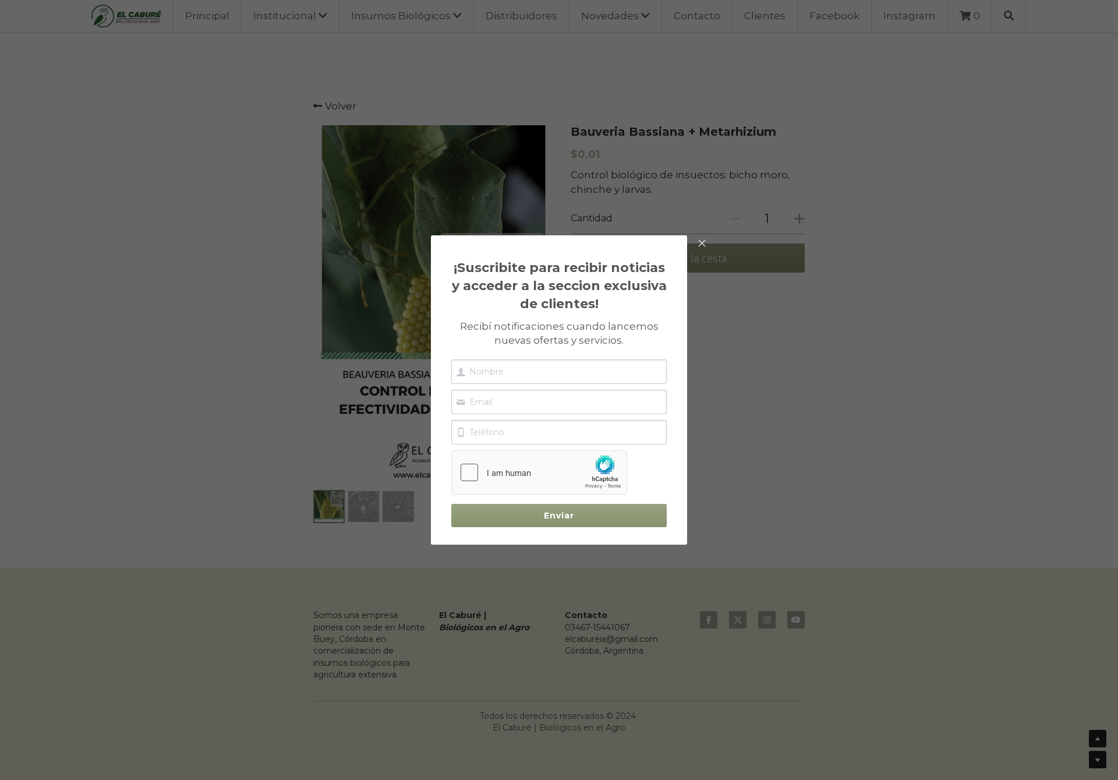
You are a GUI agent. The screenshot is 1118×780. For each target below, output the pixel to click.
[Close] (701, 244)
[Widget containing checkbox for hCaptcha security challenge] (539, 472)
